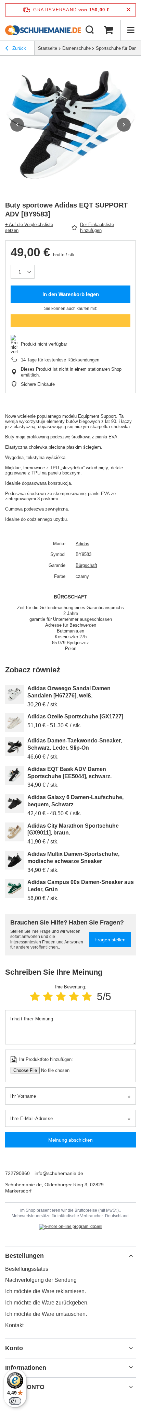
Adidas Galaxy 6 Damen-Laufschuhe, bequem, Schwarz (75, 800)
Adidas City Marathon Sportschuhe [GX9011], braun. (73, 829)
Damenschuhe (76, 48)
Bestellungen (24, 1255)
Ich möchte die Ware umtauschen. (46, 1314)
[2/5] (48, 996)
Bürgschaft (86, 565)
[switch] (15, 1401)
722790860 (17, 1173)
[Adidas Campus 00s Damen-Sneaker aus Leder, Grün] (14, 888)
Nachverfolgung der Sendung (41, 1280)
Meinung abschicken (70, 1140)
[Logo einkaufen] (43, 30)
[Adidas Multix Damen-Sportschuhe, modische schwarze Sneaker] (14, 860)
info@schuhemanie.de (59, 1173)
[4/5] (74, 996)
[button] (17, 125)
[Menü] (130, 30)
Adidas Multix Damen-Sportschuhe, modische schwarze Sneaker (73, 857)
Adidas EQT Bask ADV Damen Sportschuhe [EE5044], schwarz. (69, 772)
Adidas (82, 543)
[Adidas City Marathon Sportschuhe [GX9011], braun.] (14, 831)
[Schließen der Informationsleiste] (128, 10)
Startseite (47, 48)
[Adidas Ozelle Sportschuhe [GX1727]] (14, 722)
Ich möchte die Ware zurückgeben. (47, 1303)
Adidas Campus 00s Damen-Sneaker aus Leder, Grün (80, 885)
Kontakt (14, 1325)
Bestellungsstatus (26, 1269)
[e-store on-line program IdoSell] (70, 1227)
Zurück (18, 48)
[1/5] (35, 996)
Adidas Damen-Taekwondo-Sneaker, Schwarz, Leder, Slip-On (74, 744)
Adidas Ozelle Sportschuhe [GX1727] (75, 716)
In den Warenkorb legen (70, 294)
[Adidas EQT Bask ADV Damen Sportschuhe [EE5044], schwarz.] (14, 775)
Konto (14, 1348)
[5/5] (87, 996)
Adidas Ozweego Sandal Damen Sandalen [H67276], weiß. (69, 691)
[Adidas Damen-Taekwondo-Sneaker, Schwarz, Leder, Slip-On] (14, 746)
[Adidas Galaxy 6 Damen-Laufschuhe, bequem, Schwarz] (14, 803)
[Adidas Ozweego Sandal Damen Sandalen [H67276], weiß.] (14, 694)
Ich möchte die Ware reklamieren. (45, 1291)
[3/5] (61, 996)
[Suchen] (89, 30)
